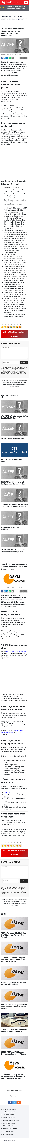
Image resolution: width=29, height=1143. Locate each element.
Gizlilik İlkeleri (22, 1095)
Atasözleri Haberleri (8, 1115)
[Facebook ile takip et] (10, 1102)
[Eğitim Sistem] (9, 2)
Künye (10, 1095)
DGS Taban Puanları (8, 1134)
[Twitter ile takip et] (14, 1102)
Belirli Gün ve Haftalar (9, 1117)
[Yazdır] (13, 58)
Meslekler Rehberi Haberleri (11, 1120)
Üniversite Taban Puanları (10, 1128)
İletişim (15, 1095)
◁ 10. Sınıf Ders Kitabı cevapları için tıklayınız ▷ (14, 334)
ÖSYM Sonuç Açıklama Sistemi (16, 652)
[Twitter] (5, 58)
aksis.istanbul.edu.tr (19, 206)
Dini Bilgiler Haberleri (9, 1112)
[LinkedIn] (7, 58)
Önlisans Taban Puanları (9, 1126)
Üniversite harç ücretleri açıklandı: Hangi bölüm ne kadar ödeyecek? (16, 7)
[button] (21, 58)
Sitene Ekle (14, 1097)
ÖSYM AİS (7, 793)
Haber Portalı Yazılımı (9, 1140)
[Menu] (26, 2)
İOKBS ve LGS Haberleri (9, 1109)
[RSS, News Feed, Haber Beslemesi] (19, 1102)
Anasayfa (5, 16)
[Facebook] (2, 58)
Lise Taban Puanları (8, 1131)
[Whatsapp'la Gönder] (10, 58)
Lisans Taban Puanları (9, 1123)
